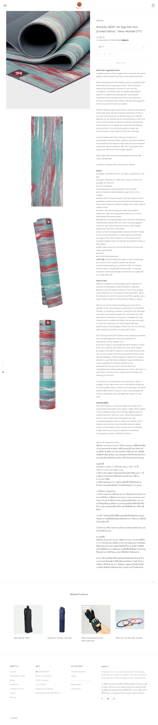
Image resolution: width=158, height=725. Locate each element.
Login (73, 676)
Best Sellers (76, 684)
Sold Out (121, 63)
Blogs (12, 680)
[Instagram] (114, 698)
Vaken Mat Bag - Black (22, 638)
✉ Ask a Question (43, 676)
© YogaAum (14, 718)
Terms (12, 693)
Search (13, 671)
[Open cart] (153, 5)
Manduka (99, 20)
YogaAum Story (17, 688)
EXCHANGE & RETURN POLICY (48, 693)
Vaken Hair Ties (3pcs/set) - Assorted (128, 638)
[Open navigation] (5, 5)
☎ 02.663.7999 (42, 671)
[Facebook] (102, 698)
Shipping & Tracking (44, 688)
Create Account (78, 671)
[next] (150, 622)
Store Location (42, 680)
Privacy (13, 697)
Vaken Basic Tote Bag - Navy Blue (60, 638)
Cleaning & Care (17, 676)
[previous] (7, 622)
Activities (14, 684)
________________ (81, 680)
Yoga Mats (76, 688)
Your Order (40, 684)
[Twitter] (108, 698)
